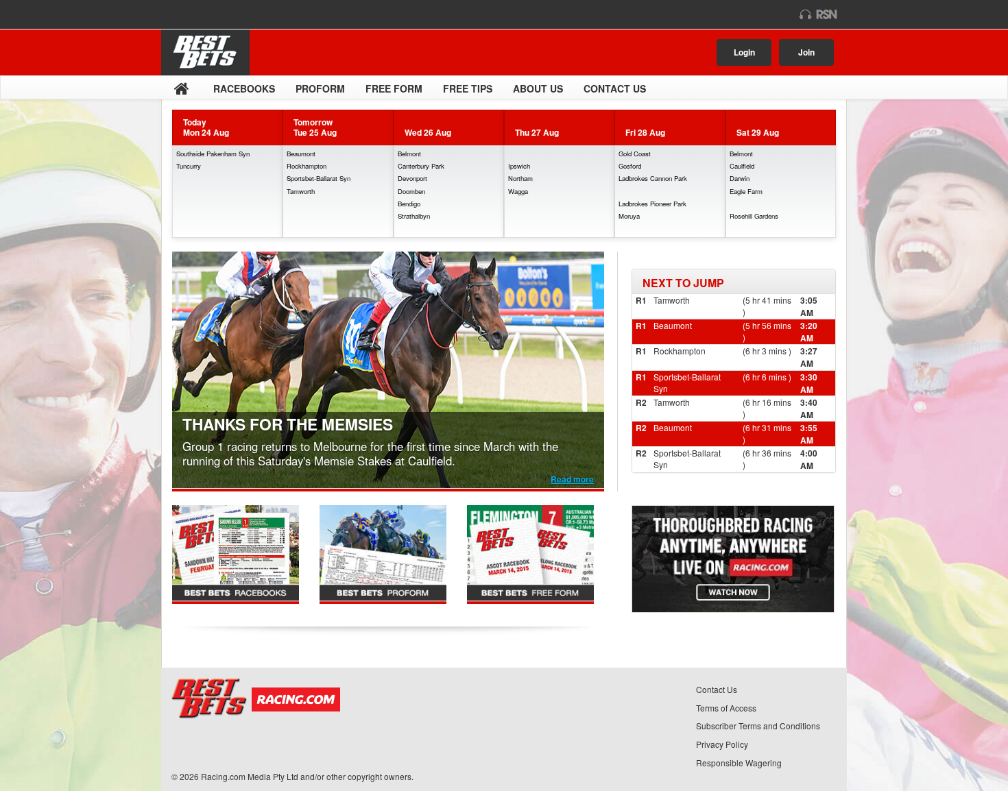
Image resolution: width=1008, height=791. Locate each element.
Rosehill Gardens (754, 216)
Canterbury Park (421, 166)
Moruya (629, 216)
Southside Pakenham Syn (213, 153)
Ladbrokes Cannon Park (653, 178)
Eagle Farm (746, 191)
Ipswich (519, 166)
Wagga (518, 191)
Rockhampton (306, 166)
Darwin (739, 178)
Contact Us (615, 88)
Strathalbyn (414, 216)
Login (744, 52)
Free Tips (467, 88)
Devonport (412, 178)
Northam (520, 178)
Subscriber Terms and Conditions (758, 725)
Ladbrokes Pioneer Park (652, 203)
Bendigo (409, 203)
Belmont (409, 153)
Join (806, 52)
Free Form (393, 88)
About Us (538, 88)
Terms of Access (726, 708)
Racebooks (244, 88)
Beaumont (301, 153)
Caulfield (742, 166)
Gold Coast (635, 153)
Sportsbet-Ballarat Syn (318, 178)
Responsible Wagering (739, 762)
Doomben (411, 191)
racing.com (217, 14)
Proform (320, 88)
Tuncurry (188, 166)
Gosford (630, 166)
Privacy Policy (722, 744)
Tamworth (301, 191)
